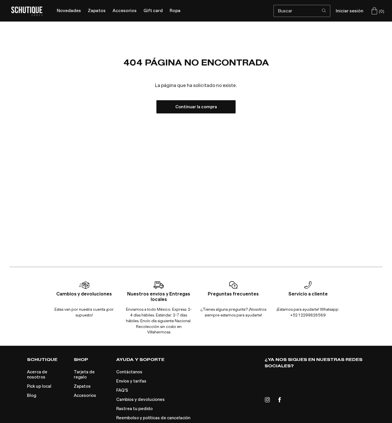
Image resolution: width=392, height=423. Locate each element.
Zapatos (82, 386)
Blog (31, 395)
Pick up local (39, 386)
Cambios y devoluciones (140, 399)
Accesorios (85, 395)
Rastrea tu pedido (134, 408)
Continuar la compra (196, 106)
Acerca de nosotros (37, 374)
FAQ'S (122, 390)
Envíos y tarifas (131, 381)
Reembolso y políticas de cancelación (153, 417)
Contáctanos (129, 371)
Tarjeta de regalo (84, 374)
